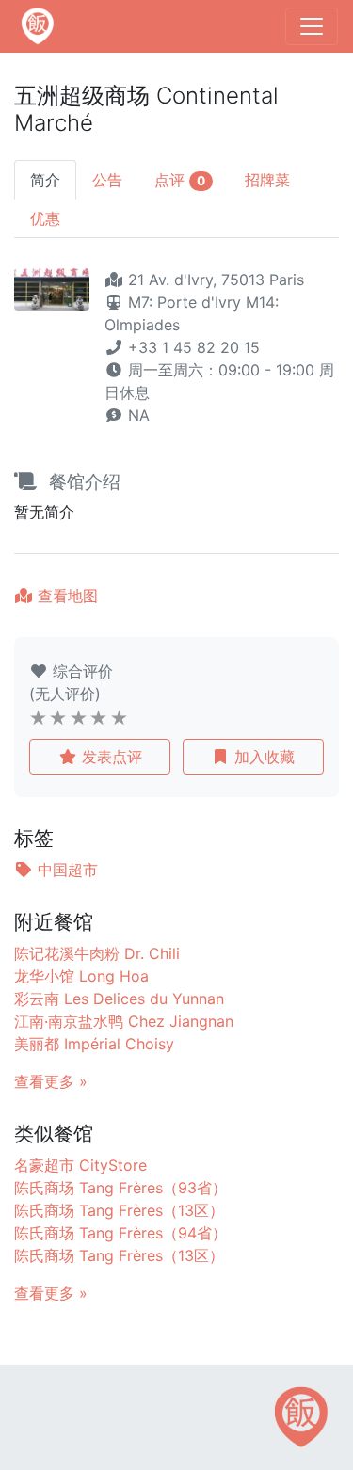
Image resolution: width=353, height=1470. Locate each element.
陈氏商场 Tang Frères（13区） (119, 1210)
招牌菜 (267, 179)
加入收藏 (262, 756)
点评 (179, 179)
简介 (45, 179)
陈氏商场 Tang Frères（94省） (120, 1232)
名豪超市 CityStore (80, 1165)
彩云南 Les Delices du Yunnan (119, 998)
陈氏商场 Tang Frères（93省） (120, 1187)
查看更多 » (51, 1081)
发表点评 (109, 756)
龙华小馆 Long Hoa (81, 976)
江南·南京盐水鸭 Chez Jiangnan (123, 1021)
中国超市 (65, 869)
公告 (107, 179)
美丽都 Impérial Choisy (94, 1043)
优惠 (45, 218)
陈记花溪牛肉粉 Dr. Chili (97, 953)
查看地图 (65, 595)
